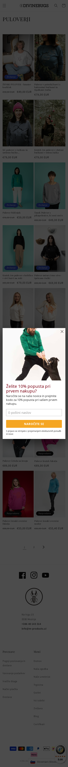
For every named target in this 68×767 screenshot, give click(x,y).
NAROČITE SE (34, 424)
